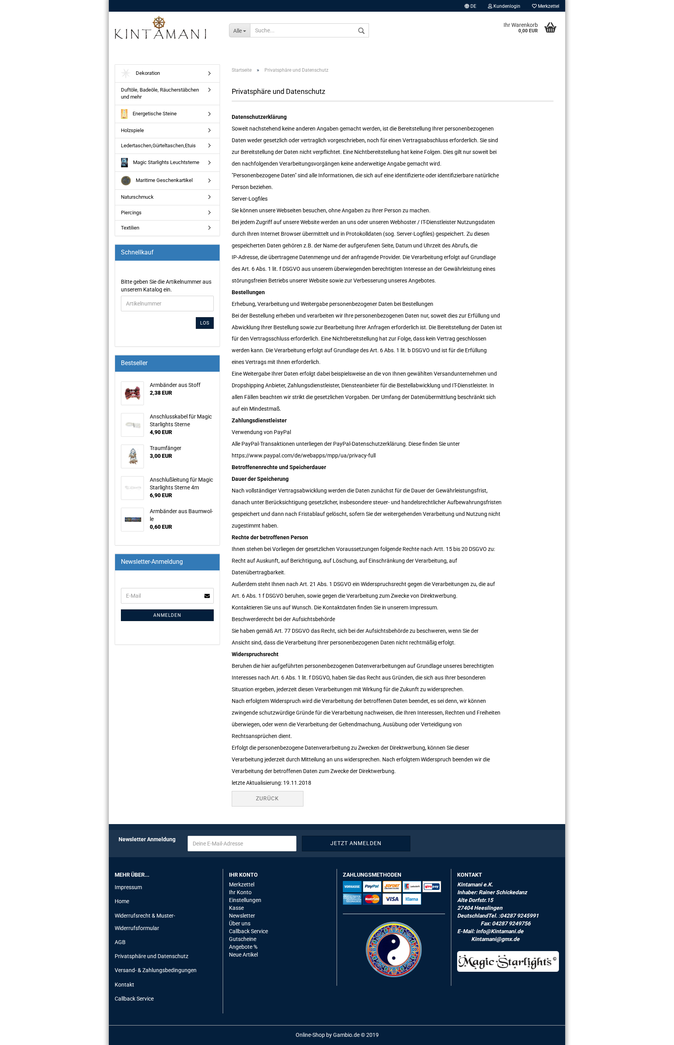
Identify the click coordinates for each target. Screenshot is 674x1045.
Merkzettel (548, 6)
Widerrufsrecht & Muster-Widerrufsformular (145, 922)
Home (122, 901)
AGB (120, 942)
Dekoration (147, 73)
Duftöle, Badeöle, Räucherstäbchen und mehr (160, 93)
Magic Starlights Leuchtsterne (165, 162)
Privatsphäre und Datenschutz (151, 956)
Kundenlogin (506, 6)
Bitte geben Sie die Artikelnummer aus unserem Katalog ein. (166, 286)
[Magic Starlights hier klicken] (508, 961)
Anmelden (167, 615)
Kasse (236, 908)
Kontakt (124, 984)
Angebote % (243, 947)
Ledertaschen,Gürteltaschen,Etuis (158, 145)
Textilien (130, 228)
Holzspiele (132, 130)
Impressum (128, 887)
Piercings (131, 212)
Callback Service (134, 999)
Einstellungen (245, 900)
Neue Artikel (243, 954)
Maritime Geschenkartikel (164, 180)
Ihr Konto (240, 892)
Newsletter (242, 916)
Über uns (239, 923)
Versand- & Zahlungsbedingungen (156, 970)
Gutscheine (242, 939)
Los (204, 323)
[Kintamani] (166, 27)
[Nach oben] (652, 1033)
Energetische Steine (154, 114)
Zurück (267, 798)
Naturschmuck (137, 197)
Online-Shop (310, 1035)
